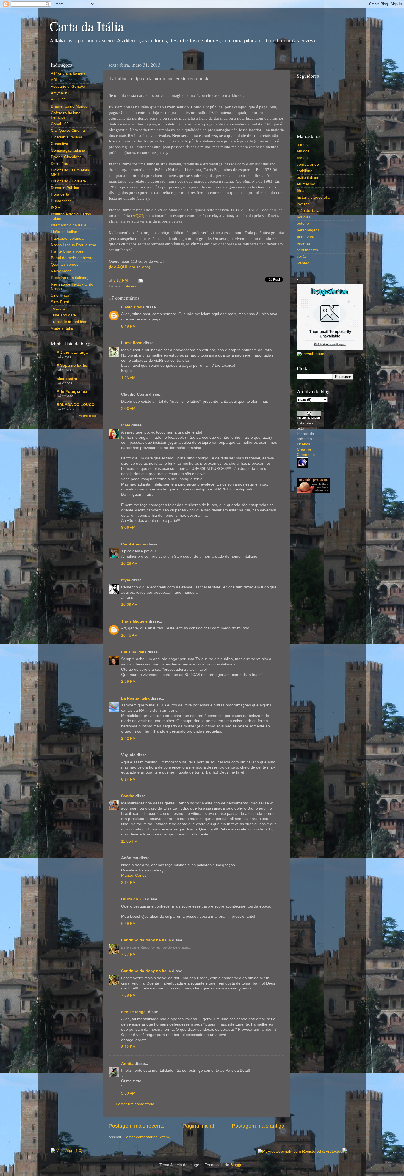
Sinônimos (60, 295)
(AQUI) (137, 215)
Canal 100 (60, 124)
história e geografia (313, 197)
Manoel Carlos (133, 875)
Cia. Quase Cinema (68, 130)
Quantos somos (64, 264)
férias (301, 191)
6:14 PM (128, 779)
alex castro (67, 379)
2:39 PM (128, 681)
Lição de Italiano (65, 232)
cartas (302, 158)
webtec (303, 263)
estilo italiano (308, 178)
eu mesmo (306, 184)
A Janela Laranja (72, 352)
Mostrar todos (87, 415)
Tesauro (58, 308)
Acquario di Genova (68, 86)
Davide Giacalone (66, 157)
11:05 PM (129, 841)
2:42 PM (128, 738)
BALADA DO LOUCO (76, 405)
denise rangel (134, 1012)
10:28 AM (129, 563)
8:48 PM (128, 326)
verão (302, 256)
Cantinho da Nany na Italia (146, 940)
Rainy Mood (61, 271)
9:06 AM (128, 527)
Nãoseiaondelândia (67, 238)
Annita (127, 1064)
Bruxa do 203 (133, 899)
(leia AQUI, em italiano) (129, 267)
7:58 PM (128, 995)
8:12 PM (128, 1047)
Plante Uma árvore (67, 251)
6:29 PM (128, 924)
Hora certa (60, 194)
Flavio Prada (133, 307)
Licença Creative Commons (306, 449)
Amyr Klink (60, 93)
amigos (303, 151)
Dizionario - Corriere (68, 181)
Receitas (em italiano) (70, 278)
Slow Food (60, 302)
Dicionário (59, 163)
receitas (304, 243)
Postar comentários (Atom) (147, 1137)
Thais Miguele (134, 621)
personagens (308, 230)
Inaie (125, 425)
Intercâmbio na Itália (68, 225)
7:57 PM (128, 954)
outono (303, 223)
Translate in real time (69, 322)
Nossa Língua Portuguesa (73, 245)
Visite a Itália (62, 328)
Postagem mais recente (137, 1126)
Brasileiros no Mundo (69, 106)
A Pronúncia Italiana (68, 73)
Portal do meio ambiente (72, 258)
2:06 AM (128, 409)
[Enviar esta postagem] (139, 280)
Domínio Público (65, 188)
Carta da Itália (86, 26)
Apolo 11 (58, 100)
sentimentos (307, 250)
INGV (55, 207)
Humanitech (61, 201)
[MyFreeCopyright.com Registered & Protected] (300, 1151)
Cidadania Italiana (66, 137)
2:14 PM (128, 883)
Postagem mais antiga (258, 1126)
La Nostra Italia (135, 698)
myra (125, 580)
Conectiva (59, 144)
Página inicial (198, 1126)
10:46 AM (129, 635)
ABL (54, 80)
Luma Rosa (131, 343)
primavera (305, 237)
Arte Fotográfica (72, 392)
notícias (129, 286)
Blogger (236, 1165)
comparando (308, 164)
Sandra (127, 796)
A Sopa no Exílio (72, 365)
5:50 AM (128, 1093)
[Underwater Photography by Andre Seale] (311, 354)
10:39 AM (129, 604)
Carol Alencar (133, 544)
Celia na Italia (133, 652)
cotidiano (304, 171)
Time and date (63, 315)
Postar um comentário (135, 1104)
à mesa (303, 144)
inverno (303, 204)
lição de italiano (310, 211)
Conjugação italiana (68, 150)
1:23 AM (128, 378)
